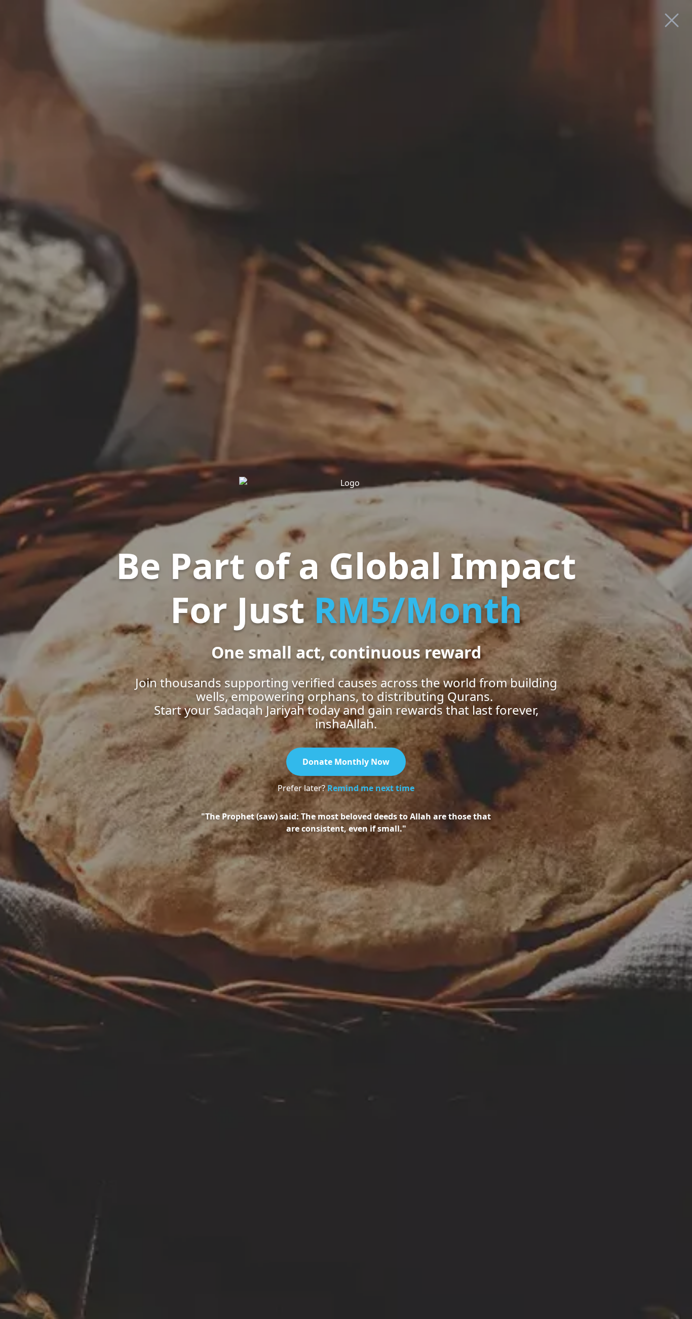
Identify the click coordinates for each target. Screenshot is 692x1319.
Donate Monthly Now (346, 761)
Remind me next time (370, 788)
